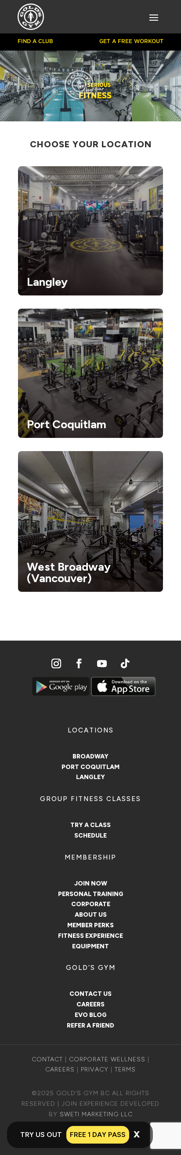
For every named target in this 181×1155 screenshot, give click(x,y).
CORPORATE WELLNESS (107, 1059)
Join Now (90, 883)
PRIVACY (95, 1069)
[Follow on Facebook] (79, 663)
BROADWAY (90, 756)
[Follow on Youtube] (102, 663)
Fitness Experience (90, 936)
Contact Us (90, 994)
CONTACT (47, 1059)
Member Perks (90, 925)
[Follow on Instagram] (56, 663)
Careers (90, 1004)
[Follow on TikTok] (124, 663)
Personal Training (90, 894)
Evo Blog (91, 1015)
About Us (91, 914)
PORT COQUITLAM (90, 767)
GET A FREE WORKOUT (131, 41)
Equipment (90, 946)
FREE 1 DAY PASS (98, 1134)
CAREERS (60, 1069)
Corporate (90, 904)
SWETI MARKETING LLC (96, 1114)
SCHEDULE (90, 835)
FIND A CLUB (35, 41)
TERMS (125, 1069)
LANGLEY (90, 777)
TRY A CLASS (90, 825)
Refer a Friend (90, 1025)
